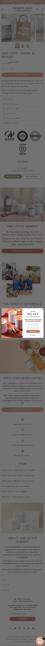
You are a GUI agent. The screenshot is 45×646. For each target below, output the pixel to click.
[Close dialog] (42, 309)
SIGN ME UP (33, 331)
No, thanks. (33, 334)
